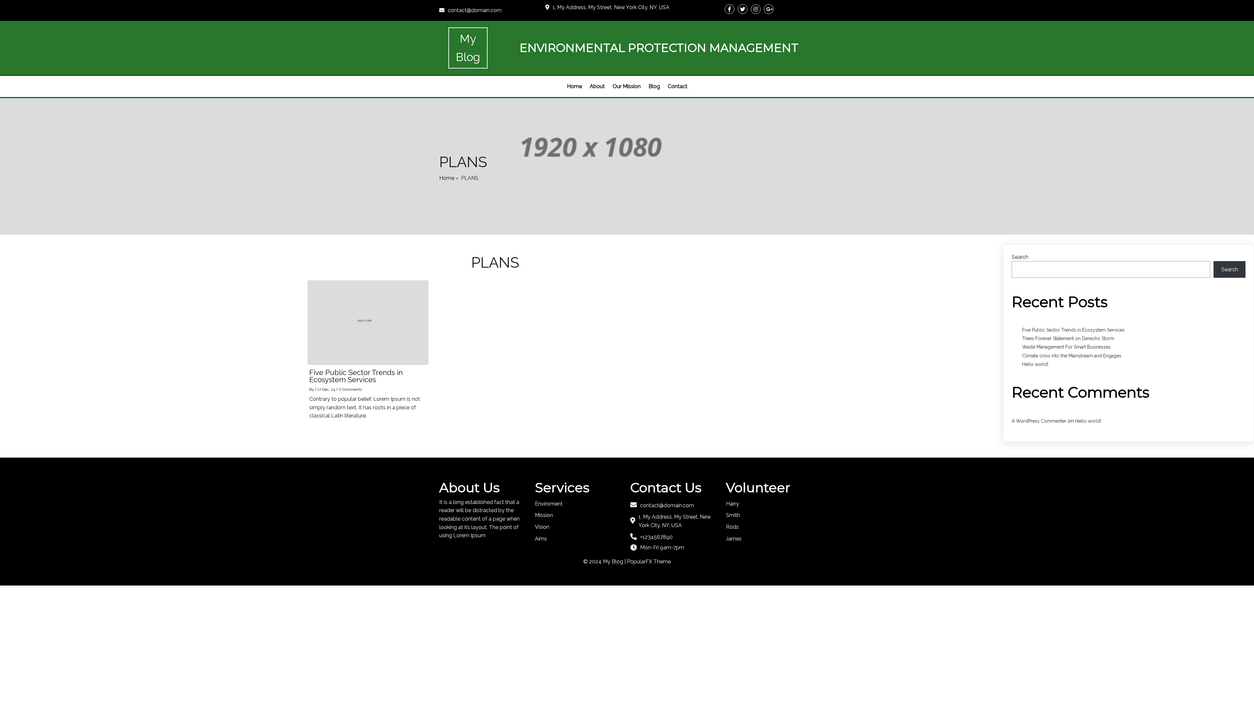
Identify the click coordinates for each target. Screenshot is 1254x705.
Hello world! (1035, 364)
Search (1020, 257)
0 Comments (350, 389)
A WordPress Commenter (1039, 421)
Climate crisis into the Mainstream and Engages (1071, 355)
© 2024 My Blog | (605, 561)
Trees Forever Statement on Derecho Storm (1068, 338)
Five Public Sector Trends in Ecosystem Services (1073, 330)
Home (446, 178)
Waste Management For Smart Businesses (1066, 347)
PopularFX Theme (649, 561)
